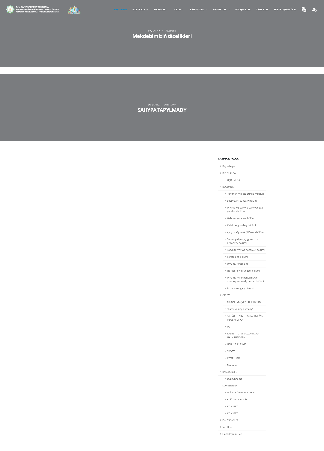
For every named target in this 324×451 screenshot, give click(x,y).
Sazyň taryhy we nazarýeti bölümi (246, 249)
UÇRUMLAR (233, 180)
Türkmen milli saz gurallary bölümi (246, 193)
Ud (228, 326)
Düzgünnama (234, 378)
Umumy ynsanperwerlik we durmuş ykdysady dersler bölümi (245, 279)
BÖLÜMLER (160, 9)
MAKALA (232, 365)
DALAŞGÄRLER (242, 9)
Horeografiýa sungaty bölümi (243, 270)
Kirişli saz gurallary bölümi (241, 225)
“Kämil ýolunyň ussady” (240, 309)
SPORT (231, 351)
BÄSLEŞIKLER (197, 9)
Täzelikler (262, 9)
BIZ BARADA (139, 9)
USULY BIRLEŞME (236, 344)
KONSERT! (232, 413)
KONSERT (232, 406)
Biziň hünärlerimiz (237, 399)
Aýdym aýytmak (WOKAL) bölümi (245, 232)
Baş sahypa (120, 9)
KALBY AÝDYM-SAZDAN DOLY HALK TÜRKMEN (243, 335)
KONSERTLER (220, 9)
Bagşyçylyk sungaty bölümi (242, 200)
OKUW (178, 9)
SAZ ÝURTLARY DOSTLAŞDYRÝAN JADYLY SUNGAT (245, 317)
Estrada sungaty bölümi (240, 288)
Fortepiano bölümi (237, 256)
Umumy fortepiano (237, 263)
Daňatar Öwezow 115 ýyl (240, 392)
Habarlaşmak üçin (285, 9)
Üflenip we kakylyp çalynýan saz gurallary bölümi (245, 209)
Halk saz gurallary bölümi (241, 218)
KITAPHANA (233, 358)
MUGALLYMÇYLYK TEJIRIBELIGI (244, 302)
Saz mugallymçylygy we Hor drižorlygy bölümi (242, 241)
